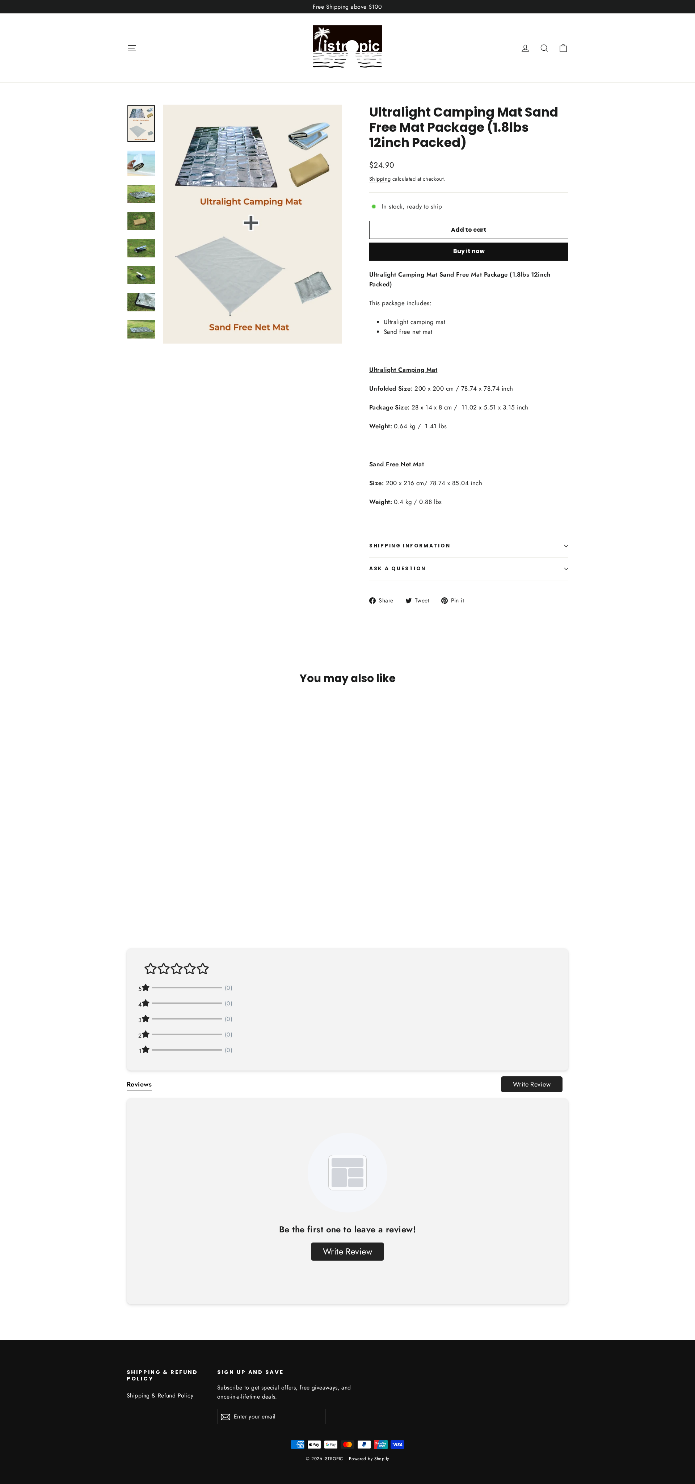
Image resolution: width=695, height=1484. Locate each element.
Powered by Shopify (369, 1458)
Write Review (532, 1084)
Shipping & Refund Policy (160, 1395)
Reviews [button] (139, 1084)
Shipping (380, 178)
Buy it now (469, 251)
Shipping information (409, 545)
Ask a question (397, 568)
